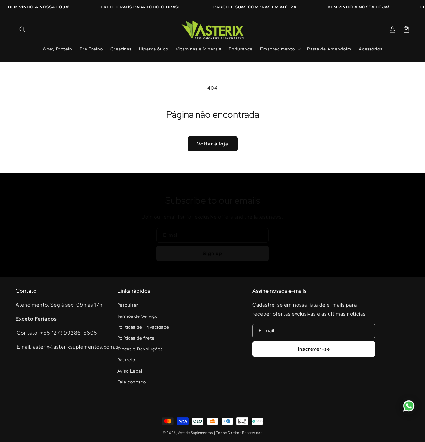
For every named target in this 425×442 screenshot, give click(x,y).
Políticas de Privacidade (143, 327)
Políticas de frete (136, 338)
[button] (22, 29)
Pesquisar (127, 305)
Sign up (212, 253)
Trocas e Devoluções (140, 349)
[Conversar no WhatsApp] (409, 406)
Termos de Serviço (137, 316)
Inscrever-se (314, 349)
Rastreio (126, 360)
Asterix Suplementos (195, 432)
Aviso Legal (129, 371)
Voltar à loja (212, 143)
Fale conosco (131, 382)
